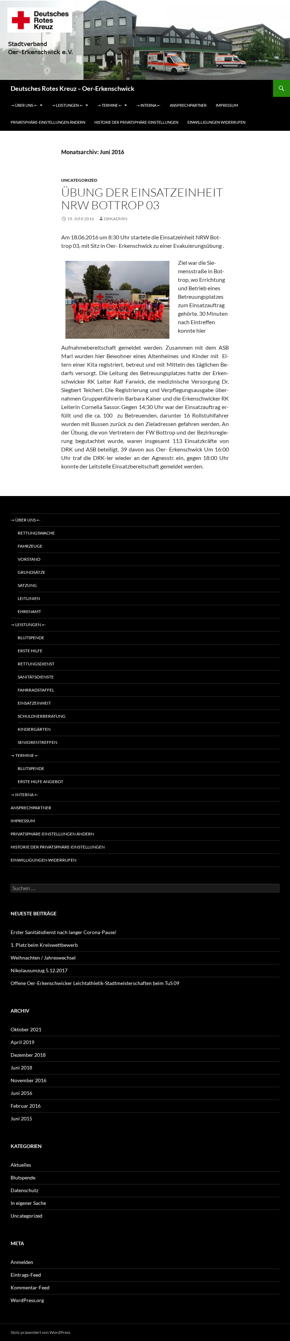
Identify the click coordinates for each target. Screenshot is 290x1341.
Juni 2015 (21, 1118)
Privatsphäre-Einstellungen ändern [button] (48, 122)
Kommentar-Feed (30, 1287)
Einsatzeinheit (34, 703)
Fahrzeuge (30, 546)
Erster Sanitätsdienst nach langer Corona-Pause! (64, 932)
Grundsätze (31, 572)
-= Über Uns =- (24, 105)
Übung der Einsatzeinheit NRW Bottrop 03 (142, 198)
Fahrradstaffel (36, 690)
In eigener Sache (28, 1203)
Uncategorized (79, 180)
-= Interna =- (148, 105)
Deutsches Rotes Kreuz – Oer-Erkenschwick (72, 88)
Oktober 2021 (26, 1029)
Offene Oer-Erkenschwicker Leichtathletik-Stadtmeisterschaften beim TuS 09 (95, 983)
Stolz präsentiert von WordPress (40, 1332)
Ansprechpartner (188, 105)
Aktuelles (21, 1165)
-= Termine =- (109, 105)
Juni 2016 (21, 1093)
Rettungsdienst (36, 663)
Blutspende (31, 637)
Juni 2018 (21, 1068)
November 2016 (28, 1080)
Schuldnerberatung (41, 716)
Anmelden (22, 1262)
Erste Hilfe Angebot (40, 781)
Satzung (27, 585)
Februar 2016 (26, 1106)
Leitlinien (29, 598)
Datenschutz (24, 1190)
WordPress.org (27, 1300)
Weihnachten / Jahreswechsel (43, 958)
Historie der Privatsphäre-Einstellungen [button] (136, 122)
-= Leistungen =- (67, 105)
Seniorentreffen (37, 742)
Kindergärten (34, 729)
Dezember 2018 (28, 1055)
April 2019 (22, 1042)
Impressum (227, 105)
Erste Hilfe (30, 650)
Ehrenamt (29, 611)
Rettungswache (36, 533)
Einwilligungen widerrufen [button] (216, 122)
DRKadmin (115, 218)
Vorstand (29, 559)
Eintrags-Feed (26, 1275)
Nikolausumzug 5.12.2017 (39, 970)
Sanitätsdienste (36, 677)
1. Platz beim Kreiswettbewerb (44, 945)
